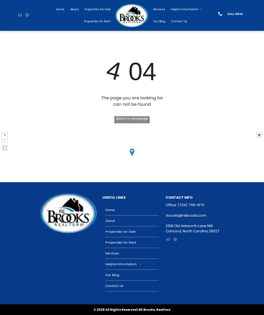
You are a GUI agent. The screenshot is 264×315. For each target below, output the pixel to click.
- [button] (4, 139)
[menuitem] (60, 9)
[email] (20, 15)
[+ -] (132, 156)
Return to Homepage (132, 118)
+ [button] (4, 134)
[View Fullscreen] (4, 147)
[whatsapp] (27, 15)
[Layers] (259, 134)
